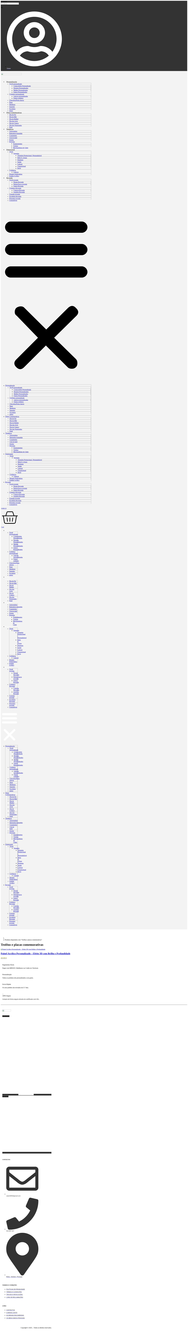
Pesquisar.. (4, 1)
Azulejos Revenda (19, 192)
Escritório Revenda (15, 196)
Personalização (11, 82)
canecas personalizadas (21, 96)
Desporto (12, 142)
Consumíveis (13, 200)
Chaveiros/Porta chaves (16, 100)
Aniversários (13, 131)
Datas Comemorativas (14, 113)
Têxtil (11, 152)
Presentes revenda (14, 198)
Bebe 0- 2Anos (22, 158)
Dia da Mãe (13, 117)
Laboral (20, 164)
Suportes (12, 107)
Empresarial (10, 150)
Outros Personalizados (20, 92)
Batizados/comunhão (15, 133)
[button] (46, 293)
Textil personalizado (15, 84)
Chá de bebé (13, 138)
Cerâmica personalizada (16, 94)
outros (11, 111)
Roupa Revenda (19, 182)
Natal (10, 127)
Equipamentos (17, 144)
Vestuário (16, 153)
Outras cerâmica (18, 98)
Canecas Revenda (19, 190)
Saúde (19, 162)
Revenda (9, 178)
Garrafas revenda (14, 194)
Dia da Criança (14, 123)
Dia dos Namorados (15, 125)
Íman (11, 102)
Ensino (11, 140)
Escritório (12, 109)
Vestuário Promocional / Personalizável (30, 155)
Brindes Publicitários (15, 174)
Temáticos (10, 129)
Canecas (16, 172)
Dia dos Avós (13, 121)
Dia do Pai (12, 115)
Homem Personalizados (21, 88)
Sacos (19, 168)
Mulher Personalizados (21, 90)
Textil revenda (13, 180)
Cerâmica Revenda (15, 188)
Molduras (12, 104)
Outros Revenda (18, 186)
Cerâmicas (12, 170)
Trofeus (15, 146)
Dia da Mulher (13, 119)
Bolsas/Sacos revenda (20, 184)
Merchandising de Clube (20, 148)
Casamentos (13, 135)
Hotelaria (20, 160)
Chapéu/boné (22, 166)
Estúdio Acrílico (14, 176)
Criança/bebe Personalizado (22, 86)
